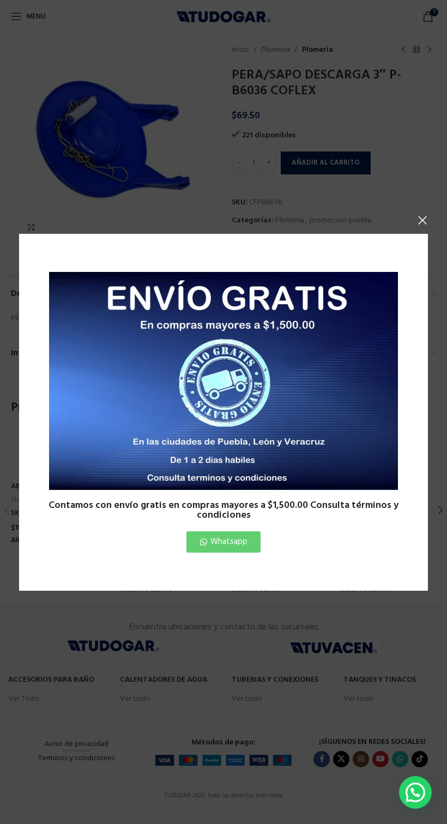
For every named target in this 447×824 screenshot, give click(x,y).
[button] (415, 792)
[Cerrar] (422, 220)
